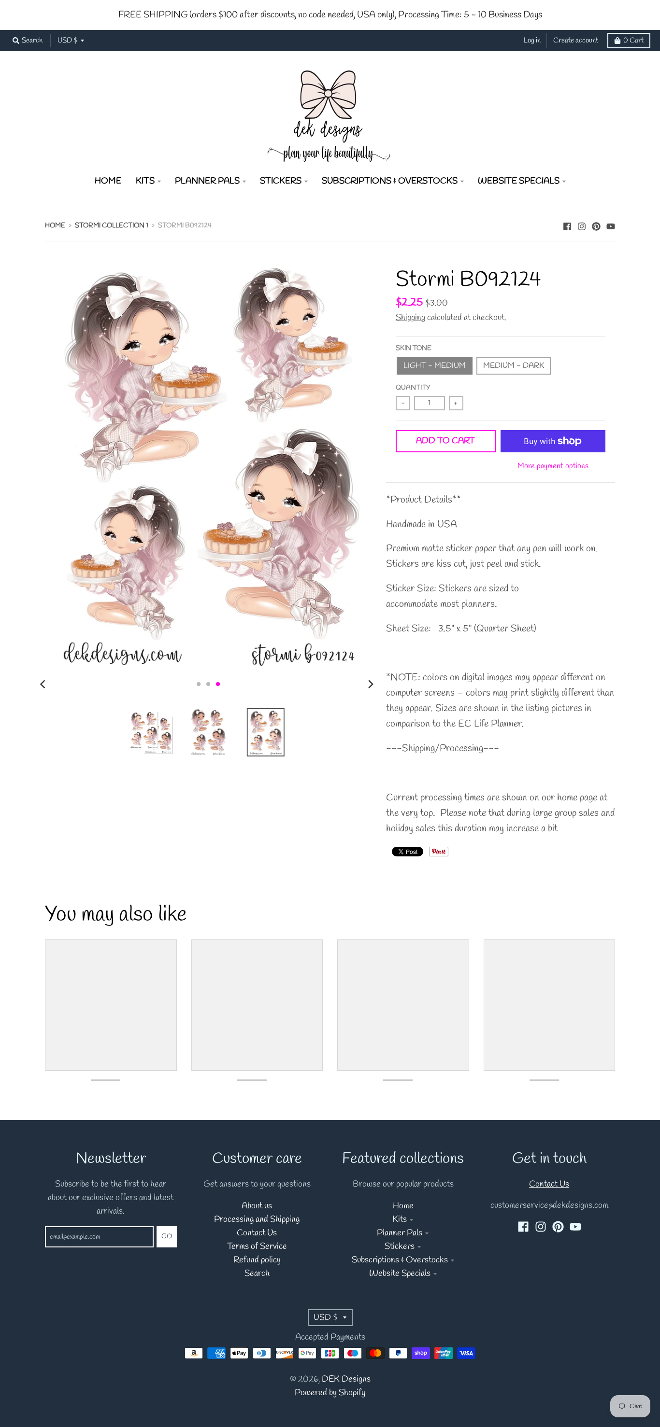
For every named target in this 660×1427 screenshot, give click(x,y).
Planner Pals (399, 1233)
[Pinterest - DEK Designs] (596, 225)
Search (257, 1273)
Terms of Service (257, 1246)
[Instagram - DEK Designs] (581, 225)
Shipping (410, 317)
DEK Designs (346, 1379)
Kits (399, 1219)
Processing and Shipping (257, 1219)
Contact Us (257, 1233)
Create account (575, 40)
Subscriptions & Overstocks (400, 1260)
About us (257, 1206)
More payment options (552, 466)
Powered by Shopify (330, 1393)
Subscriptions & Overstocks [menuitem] (390, 181)
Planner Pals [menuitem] (207, 181)
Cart (633, 40)
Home (55, 225)
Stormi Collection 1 (111, 225)
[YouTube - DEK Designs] (610, 225)
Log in (532, 40)
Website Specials (399, 1273)
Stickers (400, 1246)
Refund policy (257, 1260)
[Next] (370, 684)
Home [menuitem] (108, 181)
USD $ (67, 40)
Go (166, 1236)
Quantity (413, 387)
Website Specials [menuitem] (519, 181)
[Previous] (44, 684)
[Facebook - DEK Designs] (567, 225)
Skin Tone (413, 348)
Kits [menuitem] (145, 181)
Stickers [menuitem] (280, 181)
